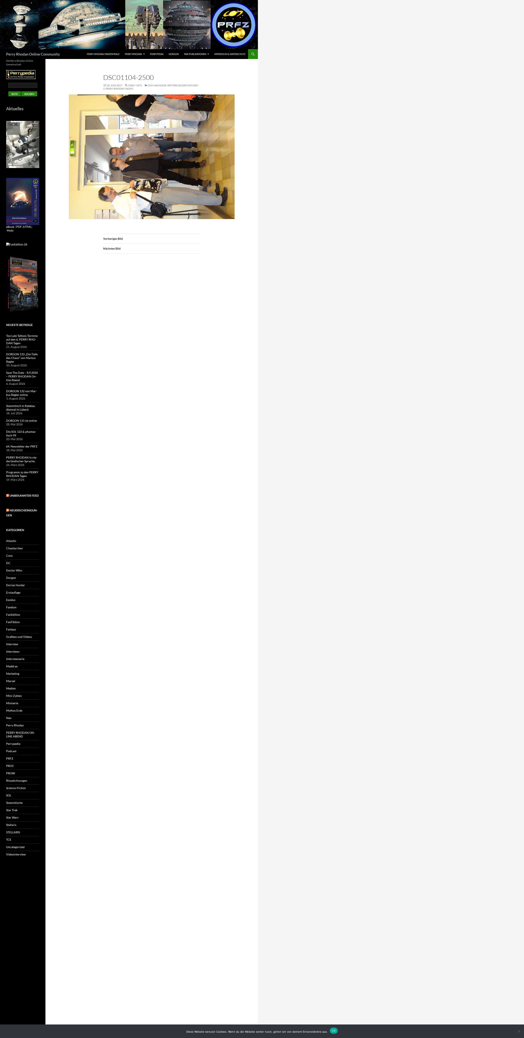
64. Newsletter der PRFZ (21, 446)
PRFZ (9, 758)
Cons (9, 555)
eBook (10, 226)
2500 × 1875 (135, 85)
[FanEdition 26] (16, 244)
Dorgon (174, 54)
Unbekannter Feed (24, 495)
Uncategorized (15, 847)
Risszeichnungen (16, 780)
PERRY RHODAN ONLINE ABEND (20, 734)
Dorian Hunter (15, 585)
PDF (19, 226)
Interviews (12, 651)
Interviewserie (15, 659)
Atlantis (11, 541)
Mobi (10, 230)
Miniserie (12, 703)
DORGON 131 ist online (21, 420)
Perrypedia (156, 54)
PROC (10, 766)
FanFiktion (13, 622)
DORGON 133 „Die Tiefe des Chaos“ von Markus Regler (22, 357)
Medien (11, 688)
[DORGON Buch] (22, 284)
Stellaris (11, 825)
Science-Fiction (16, 788)
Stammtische (14, 802)
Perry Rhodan (133, 54)
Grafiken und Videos (19, 636)
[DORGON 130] (22, 201)
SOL (8, 795)
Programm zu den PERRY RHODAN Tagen (22, 474)
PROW (10, 773)
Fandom (11, 607)
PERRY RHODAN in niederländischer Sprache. (21, 459)
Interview (12, 644)
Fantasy (11, 629)
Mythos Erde (14, 710)
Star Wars (12, 817)
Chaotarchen (14, 548)
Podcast (11, 751)
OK (334, 1030)
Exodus (10, 600)
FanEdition (13, 614)
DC (8, 563)
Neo (8, 718)
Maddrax (12, 666)
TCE (8, 839)
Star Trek (11, 810)
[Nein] (519, 1031)
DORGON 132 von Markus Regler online (21, 392)
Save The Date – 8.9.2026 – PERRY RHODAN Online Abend (22, 376)
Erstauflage (13, 592)
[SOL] (22, 144)
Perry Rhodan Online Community (33, 54)
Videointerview (16, 854)
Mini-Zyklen (14, 695)
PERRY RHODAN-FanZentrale (103, 54)
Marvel (10, 681)
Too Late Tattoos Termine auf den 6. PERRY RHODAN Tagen (22, 339)
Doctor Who (14, 570)
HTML (27, 226)
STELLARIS (13, 832)
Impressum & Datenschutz (229, 54)
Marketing (12, 673)
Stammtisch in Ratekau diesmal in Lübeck (20, 407)
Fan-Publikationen (195, 54)
